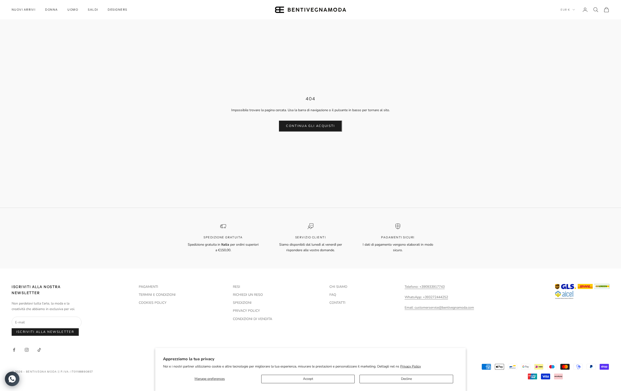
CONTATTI (337, 302)
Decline (406, 378)
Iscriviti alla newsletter (45, 332)
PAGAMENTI (148, 286)
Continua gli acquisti (310, 126)
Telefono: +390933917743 (425, 286)
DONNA (51, 9)
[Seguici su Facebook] (14, 349)
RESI (236, 286)
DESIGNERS (117, 9)
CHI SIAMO (338, 286)
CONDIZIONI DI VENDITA (252, 319)
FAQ (332, 294)
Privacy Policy (410, 366)
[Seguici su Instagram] (26, 349)
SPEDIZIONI (242, 302)
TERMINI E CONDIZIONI (157, 294)
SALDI (93, 9)
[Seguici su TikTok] (39, 349)
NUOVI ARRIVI (23, 9)
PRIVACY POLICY (246, 310)
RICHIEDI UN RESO (248, 294)
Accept (308, 378)
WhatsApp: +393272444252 (426, 297)
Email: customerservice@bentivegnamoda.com (439, 307)
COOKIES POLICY (152, 302)
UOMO (72, 9)
